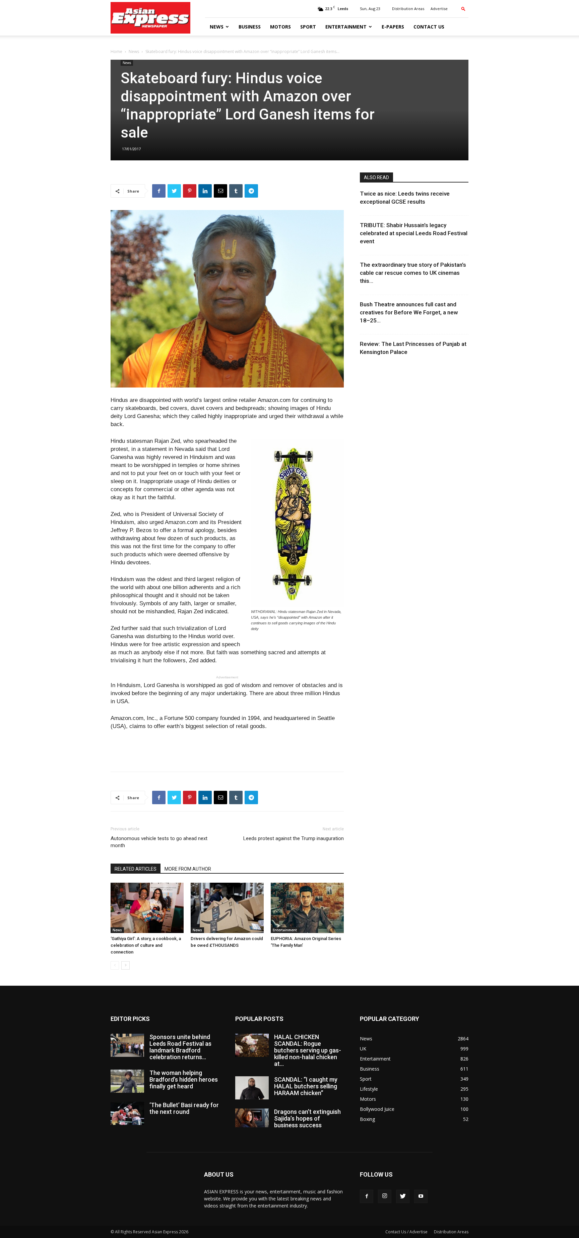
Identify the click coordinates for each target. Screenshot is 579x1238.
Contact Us (428, 26)
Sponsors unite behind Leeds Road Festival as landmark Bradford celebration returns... (180, 1047)
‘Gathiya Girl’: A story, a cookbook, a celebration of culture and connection (146, 945)
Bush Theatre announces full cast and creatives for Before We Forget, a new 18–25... (409, 312)
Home (116, 51)
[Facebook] (366, 1196)
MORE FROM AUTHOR (188, 869)
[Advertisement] (227, 749)
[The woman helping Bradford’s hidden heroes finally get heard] (127, 1081)
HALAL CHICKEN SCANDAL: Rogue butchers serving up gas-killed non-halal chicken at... (307, 1050)
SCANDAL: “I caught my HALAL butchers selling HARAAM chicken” (305, 1086)
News (216, 26)
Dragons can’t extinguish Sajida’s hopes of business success (307, 1118)
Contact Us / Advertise (406, 1232)
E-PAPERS (393, 26)
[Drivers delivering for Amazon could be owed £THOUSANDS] (227, 908)
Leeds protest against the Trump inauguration (293, 838)
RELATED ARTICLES (135, 869)
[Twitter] (402, 1196)
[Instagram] (384, 1196)
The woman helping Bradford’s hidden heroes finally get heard (183, 1079)
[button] (463, 8)
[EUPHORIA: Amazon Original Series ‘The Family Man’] (307, 908)
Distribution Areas (408, 8)
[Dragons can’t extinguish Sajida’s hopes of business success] (252, 1117)
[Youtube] (421, 1196)
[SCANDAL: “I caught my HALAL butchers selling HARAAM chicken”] (252, 1087)
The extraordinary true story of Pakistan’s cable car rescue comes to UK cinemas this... (413, 272)
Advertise (439, 8)
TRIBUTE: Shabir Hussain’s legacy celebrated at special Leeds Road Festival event (413, 233)
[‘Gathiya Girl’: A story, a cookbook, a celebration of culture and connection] (147, 908)
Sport (308, 26)
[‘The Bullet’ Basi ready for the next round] (127, 1113)
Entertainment (346, 26)
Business (250, 26)
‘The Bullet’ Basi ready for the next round (184, 1108)
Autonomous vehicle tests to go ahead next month (159, 841)
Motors (280, 26)
